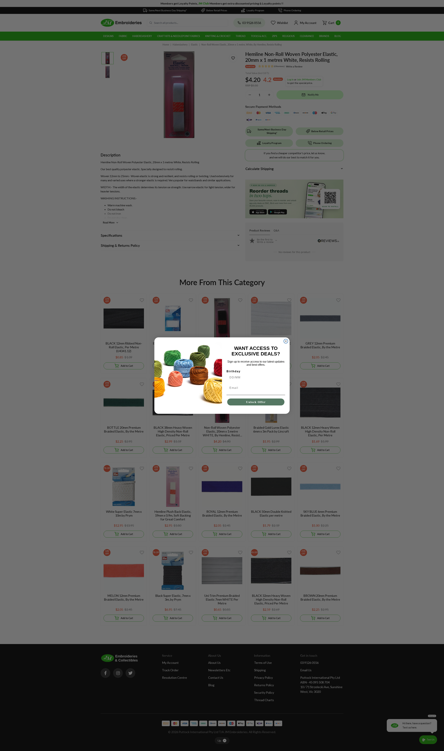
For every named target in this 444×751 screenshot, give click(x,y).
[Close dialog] (286, 341)
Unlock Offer (256, 402)
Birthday (234, 371)
